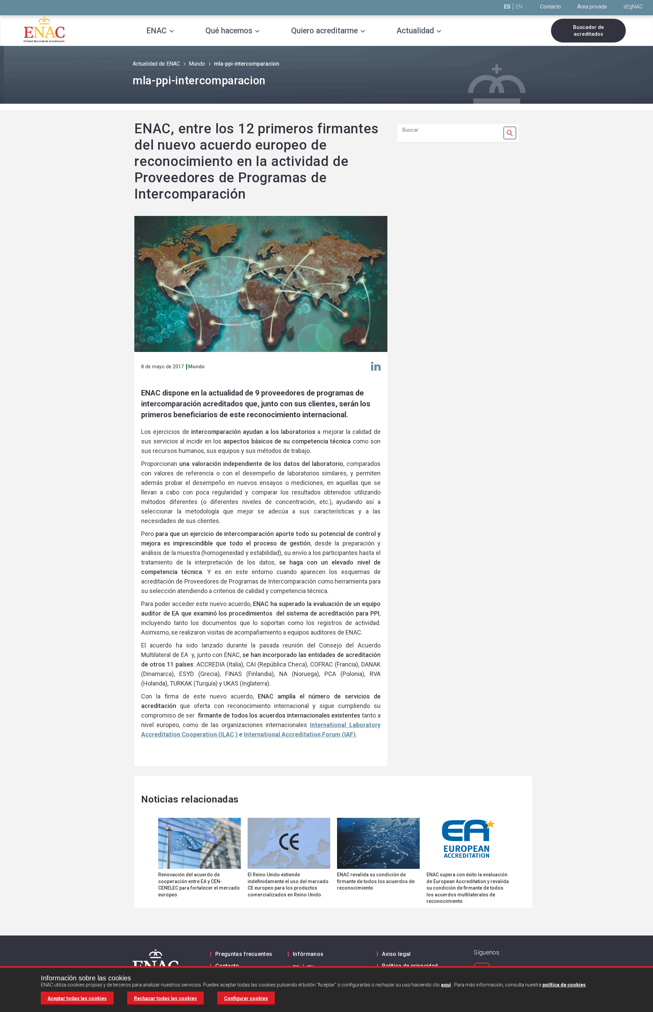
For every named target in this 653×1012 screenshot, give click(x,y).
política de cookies (564, 985)
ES (507, 6)
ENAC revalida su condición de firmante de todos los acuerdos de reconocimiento (376, 881)
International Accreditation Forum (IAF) (300, 734)
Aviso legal (396, 954)
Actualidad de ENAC (156, 64)
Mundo (197, 64)
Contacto (550, 6)
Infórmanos (308, 954)
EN (519, 6)
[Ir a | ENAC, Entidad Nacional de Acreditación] (44, 29)
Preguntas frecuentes (243, 954)
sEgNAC (633, 6)
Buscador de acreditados (588, 30)
